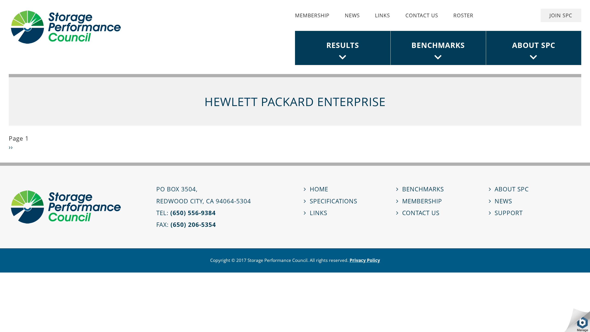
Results (342, 45)
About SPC (533, 45)
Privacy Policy (365, 260)
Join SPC (560, 15)
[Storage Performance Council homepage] (66, 27)
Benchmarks (438, 45)
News (352, 15)
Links (382, 15)
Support (509, 213)
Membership (312, 15)
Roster (463, 15)
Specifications (333, 201)
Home (319, 189)
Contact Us (421, 15)
